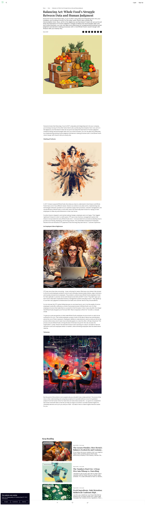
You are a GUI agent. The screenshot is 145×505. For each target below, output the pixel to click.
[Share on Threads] (92, 32)
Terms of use (19, 497)
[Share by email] (83, 32)
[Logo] (2, 2)
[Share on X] (89, 32)
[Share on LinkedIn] (95, 32)
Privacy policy (10, 497)
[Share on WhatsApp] (101, 32)
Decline (24, 501)
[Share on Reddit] (98, 32)
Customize (15, 501)
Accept (6, 501)
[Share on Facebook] (86, 32)
